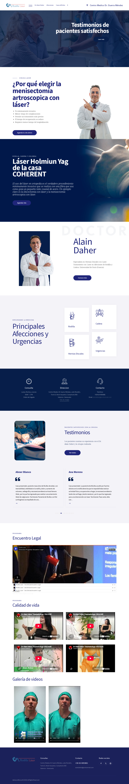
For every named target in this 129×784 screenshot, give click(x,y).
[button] (57, 513)
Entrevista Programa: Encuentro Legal (26, 593)
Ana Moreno (76, 472)
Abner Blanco (23, 472)
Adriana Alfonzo (17, 780)
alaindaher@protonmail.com (84, 767)
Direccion (64, 388)
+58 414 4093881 (81, 763)
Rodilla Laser (15, 593)
